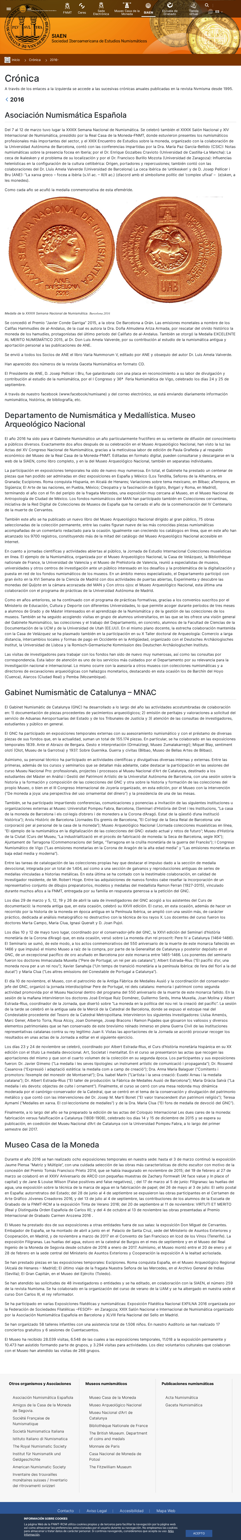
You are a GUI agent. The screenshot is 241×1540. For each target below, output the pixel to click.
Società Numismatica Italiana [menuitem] (38, 1431)
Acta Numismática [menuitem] (181, 1397)
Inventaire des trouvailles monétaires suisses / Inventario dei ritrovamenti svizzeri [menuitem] (40, 1480)
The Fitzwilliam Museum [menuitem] (110, 1466)
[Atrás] (7, 100)
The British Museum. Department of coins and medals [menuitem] (118, 1436)
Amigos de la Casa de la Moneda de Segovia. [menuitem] (42, 1408)
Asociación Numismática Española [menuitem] (43, 1397)
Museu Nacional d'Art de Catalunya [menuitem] (111, 1415)
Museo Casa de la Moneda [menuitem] (112, 1397)
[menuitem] (43, 1383)
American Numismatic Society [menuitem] (39, 1466)
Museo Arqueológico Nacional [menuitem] (115, 1405)
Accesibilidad (132, 1510)
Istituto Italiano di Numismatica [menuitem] (40, 1438)
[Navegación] (8, 9)
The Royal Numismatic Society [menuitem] (40, 1446)
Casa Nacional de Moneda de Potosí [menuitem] (115, 1456)
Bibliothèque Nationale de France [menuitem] (118, 1425)
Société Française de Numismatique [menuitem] (31, 1421)
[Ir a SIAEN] (38, 8)
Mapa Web (166, 1510)
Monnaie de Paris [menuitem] (104, 1446)
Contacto (65, 1510)
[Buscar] (206, 5)
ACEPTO (199, 1533)
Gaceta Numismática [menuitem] (183, 1405)
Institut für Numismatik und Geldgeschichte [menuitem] (37, 1456)
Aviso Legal (97, 1510)
